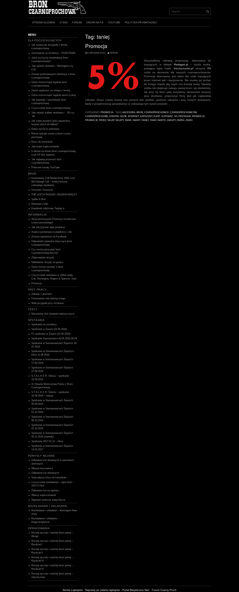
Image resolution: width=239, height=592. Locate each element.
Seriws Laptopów (73, 589)
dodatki (114, 116)
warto (162, 120)
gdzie (123, 116)
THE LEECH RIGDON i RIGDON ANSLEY (54, 194)
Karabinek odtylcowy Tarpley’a (47, 208)
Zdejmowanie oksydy (42, 257)
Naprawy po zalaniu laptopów (102, 589)
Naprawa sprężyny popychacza (48, 500)
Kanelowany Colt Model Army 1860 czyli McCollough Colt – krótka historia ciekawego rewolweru (53, 182)
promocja (198, 116)
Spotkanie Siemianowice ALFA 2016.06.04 (54, 338)
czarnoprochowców (183, 112)
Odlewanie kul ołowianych (45, 473)
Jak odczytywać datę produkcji (48, 227)
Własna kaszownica (42, 468)
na (175, 116)
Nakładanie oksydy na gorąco (47, 262)
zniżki (189, 120)
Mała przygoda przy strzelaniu (47, 303)
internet (133, 116)
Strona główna (43, 22)
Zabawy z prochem (41, 294)
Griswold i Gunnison (42, 190)
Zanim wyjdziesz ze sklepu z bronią (50, 90)
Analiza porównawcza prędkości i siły (51, 232)
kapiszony (146, 116)
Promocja (96, 46)
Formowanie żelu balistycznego (48, 298)
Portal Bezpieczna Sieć (135, 589)
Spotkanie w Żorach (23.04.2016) (49, 329)
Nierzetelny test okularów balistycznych (52, 314)
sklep (110, 120)
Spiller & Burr (38, 199)
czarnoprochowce (156, 112)
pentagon (185, 116)
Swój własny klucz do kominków (48, 477)
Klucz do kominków (41, 142)
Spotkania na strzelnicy (44, 324)
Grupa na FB (94, 22)
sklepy (119, 120)
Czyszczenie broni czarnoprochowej (50, 108)
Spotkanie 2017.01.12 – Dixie (47, 441)
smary (136, 120)
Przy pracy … (39, 289)
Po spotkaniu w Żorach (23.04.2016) (50, 334)
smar (128, 120)
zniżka (180, 120)
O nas (64, 22)
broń (139, 112)
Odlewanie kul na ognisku (45, 490)
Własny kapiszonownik (43, 495)
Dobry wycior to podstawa (45, 129)
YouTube (114, 22)
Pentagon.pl (181, 64)
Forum (77, 22)
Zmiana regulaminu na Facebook (49, 236)
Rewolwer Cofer (39, 204)
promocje (91, 120)
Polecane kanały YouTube (45, 167)
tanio (153, 120)
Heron (114, 53)
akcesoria (128, 112)
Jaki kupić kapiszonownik (45, 146)
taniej (145, 120)
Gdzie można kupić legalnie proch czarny (53, 95)
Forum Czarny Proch (164, 589)
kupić (156, 116)
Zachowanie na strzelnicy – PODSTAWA (53, 53)
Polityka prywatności (141, 22)
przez (102, 120)
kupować (167, 116)
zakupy (171, 120)
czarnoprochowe (96, 116)
